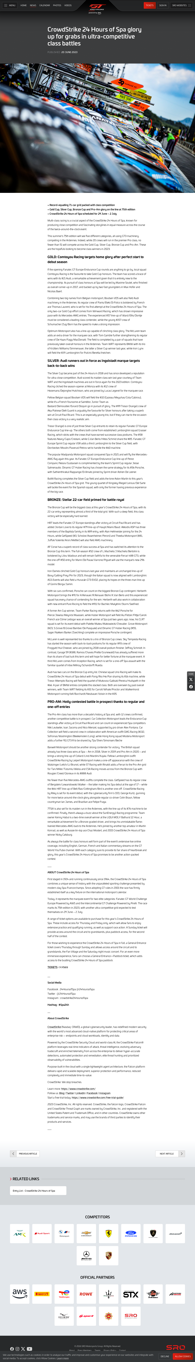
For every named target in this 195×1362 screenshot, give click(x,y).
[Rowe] (86, 1294)
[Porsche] (108, 1255)
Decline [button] (165, 1356)
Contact (122, 1350)
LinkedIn (80, 1093)
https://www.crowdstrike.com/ (78, 1088)
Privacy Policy (110, 1350)
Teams (97, 1350)
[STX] (131, 1294)
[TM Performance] (153, 1294)
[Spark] (86, 1316)
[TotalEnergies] (64, 1294)
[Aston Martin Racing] (19, 1233)
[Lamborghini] (153, 1233)
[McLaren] (175, 1233)
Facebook (92, 1093)
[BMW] (64, 1233)
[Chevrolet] (86, 1233)
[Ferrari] (108, 1233)
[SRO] (131, 1316)
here (65, 967)
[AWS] (19, 1294)
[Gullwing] (64, 1316)
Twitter (70, 1093)
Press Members (85, 1350)
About (72, 1350)
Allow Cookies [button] (183, 1356)
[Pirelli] (42, 1294)
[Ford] (131, 1233)
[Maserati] (108, 1294)
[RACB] (108, 1316)
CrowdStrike (54, 1027)
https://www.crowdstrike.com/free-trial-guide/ (98, 1097)
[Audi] (42, 1233)
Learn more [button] (63, 1358)
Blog (61, 1093)
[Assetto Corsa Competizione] (175, 1294)
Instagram (104, 1093)
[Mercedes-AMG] (86, 1255)
